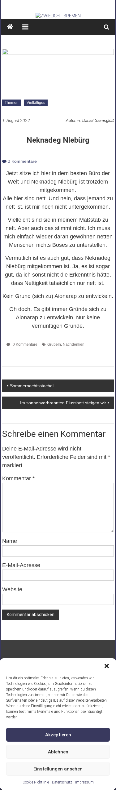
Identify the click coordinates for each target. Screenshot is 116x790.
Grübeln (54, 344)
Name (9, 541)
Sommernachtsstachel (32, 385)
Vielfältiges (36, 102)
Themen (12, 102)
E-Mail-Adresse (21, 565)
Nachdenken (73, 344)
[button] (107, 666)
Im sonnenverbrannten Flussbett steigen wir (63, 402)
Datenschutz (62, 782)
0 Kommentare (21, 161)
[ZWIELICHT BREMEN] (58, 15)
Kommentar (18, 478)
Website (12, 589)
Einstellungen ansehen (58, 769)
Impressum (84, 782)
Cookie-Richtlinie (36, 782)
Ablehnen (58, 752)
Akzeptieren (58, 735)
